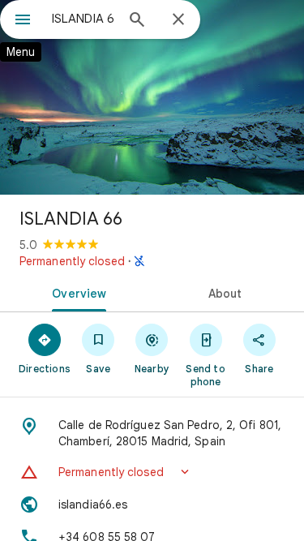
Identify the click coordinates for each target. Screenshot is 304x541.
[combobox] (83, 18)
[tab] (76, 292)
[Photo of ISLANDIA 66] (152, 97)
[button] (152, 472)
